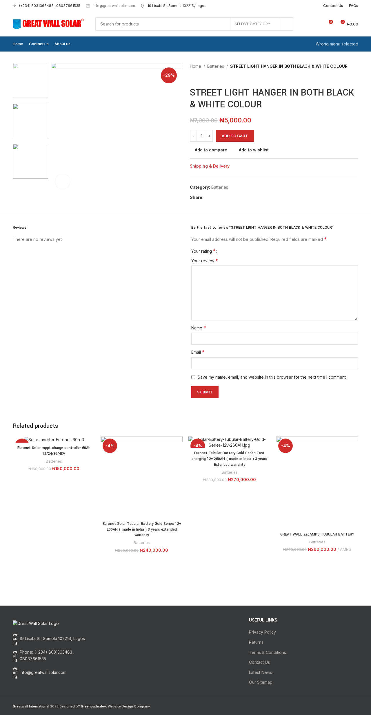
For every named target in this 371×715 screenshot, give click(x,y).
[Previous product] (193, 78)
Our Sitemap (260, 682)
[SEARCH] (286, 24)
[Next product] (204, 78)
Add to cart (235, 135)
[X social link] (213, 197)
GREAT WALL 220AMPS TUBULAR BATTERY (317, 534)
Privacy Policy (262, 632)
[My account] (307, 24)
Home (195, 66)
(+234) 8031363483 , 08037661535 (49, 5)
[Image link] (36, 623)
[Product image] (54, 440)
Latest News (260, 672)
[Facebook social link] (206, 197)
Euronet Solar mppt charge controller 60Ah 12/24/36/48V (53, 450)
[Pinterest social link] (220, 197)
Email (198, 352)
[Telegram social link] (233, 197)
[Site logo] (48, 23)
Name (198, 328)
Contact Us (259, 662)
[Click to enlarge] (62, 181)
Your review (204, 260)
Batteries (215, 66)
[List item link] (53, 655)
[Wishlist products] (317, 24)
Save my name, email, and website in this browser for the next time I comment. (272, 377)
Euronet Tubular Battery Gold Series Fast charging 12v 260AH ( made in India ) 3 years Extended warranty (229, 458)
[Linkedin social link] (226, 197)
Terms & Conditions (267, 652)
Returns (256, 642)
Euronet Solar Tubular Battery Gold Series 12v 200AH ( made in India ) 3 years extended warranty (142, 529)
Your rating (203, 251)
